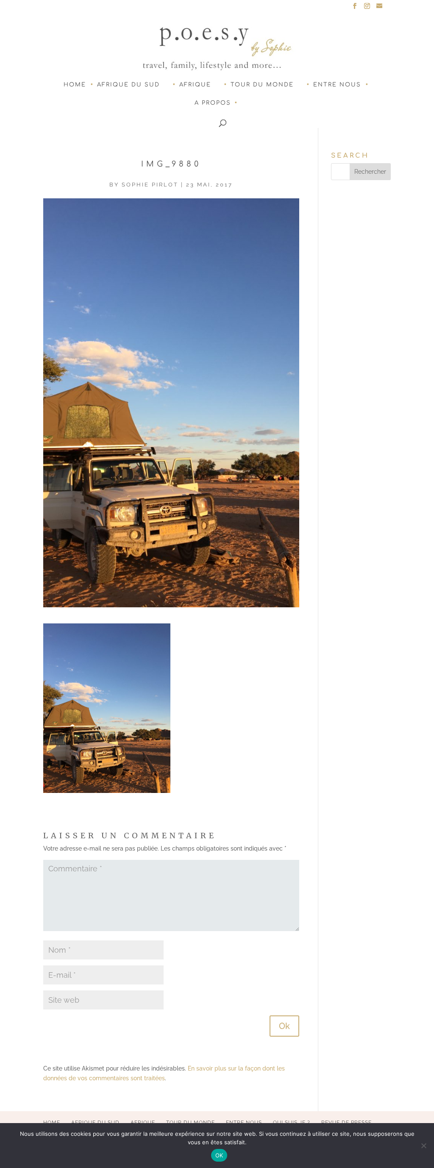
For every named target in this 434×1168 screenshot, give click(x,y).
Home (75, 85)
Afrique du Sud (128, 85)
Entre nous (337, 85)
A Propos (213, 103)
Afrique (195, 85)
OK (219, 1155)
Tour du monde (262, 85)
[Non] (423, 1145)
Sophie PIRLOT (150, 184)
